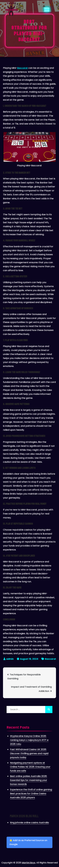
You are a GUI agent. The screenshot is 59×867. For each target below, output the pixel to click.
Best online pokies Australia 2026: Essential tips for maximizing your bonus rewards (28, 780)
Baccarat (22, 68)
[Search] (48, 709)
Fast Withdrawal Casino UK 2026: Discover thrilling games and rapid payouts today (29, 753)
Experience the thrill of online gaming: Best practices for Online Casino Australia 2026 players (31, 793)
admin (10, 659)
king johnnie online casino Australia (29, 822)
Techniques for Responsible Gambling (24, 676)
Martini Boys (28, 862)
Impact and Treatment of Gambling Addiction (31, 689)
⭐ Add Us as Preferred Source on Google (28, 842)
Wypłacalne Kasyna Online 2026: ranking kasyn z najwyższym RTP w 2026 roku (29, 740)
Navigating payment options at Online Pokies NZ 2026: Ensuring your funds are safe (30, 766)
